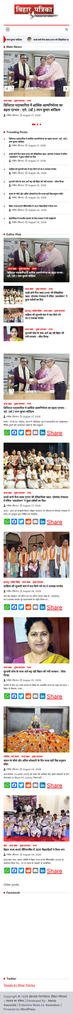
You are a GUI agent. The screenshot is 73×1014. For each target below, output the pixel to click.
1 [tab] (33, 124)
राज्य (29, 100)
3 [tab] (40, 124)
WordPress (28, 1009)
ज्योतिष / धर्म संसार (11, 756)
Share (54, 433)
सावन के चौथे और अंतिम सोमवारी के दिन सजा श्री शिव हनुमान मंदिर (36, 194)
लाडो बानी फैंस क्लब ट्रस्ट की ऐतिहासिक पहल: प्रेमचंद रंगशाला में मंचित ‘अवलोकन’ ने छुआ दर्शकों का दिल (46, 296)
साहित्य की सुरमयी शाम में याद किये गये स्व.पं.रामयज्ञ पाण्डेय (32, 169)
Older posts (11, 884)
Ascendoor (52, 1005)
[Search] (66, 29)
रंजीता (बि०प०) (18, 145)
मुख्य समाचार (19, 100)
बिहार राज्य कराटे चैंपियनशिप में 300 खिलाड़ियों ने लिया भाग (33, 206)
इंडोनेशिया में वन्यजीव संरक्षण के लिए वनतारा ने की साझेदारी (32, 218)
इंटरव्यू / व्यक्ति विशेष (33, 310)
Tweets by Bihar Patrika (19, 985)
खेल (5, 845)
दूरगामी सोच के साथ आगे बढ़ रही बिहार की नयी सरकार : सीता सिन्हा (36, 181)
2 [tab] (37, 124)
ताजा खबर (8, 100)
